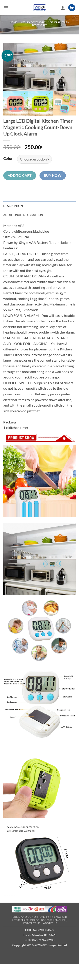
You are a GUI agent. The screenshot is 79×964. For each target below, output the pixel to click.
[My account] (63, 7)
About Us (50, 923)
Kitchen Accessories (33, 22)
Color (8, 159)
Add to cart (20, 175)
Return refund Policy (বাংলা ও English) (39, 920)
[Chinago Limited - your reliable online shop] (39, 7)
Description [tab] (13, 206)
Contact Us (31, 923)
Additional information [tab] (23, 215)
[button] (6, 7)
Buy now (52, 175)
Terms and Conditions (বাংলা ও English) (39, 916)
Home (13, 22)
